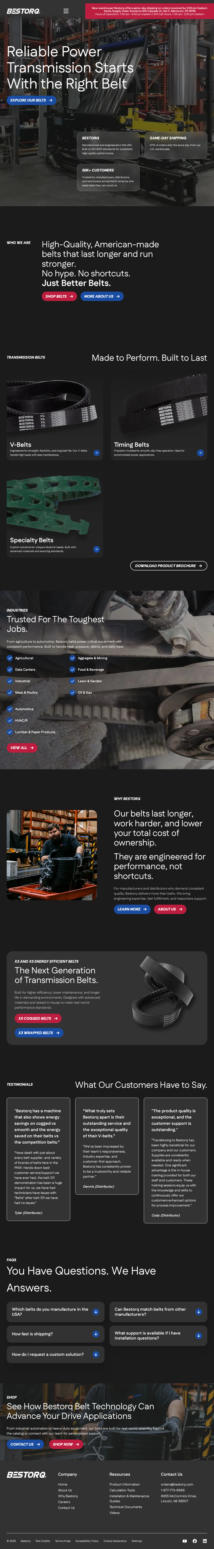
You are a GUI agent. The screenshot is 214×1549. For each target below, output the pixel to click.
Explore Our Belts (28, 100)
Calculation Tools (122, 1490)
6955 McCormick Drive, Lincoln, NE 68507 (179, 1499)
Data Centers (25, 669)
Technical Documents (126, 1507)
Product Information (125, 1484)
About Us (167, 909)
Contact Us (22, 1444)
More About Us (98, 296)
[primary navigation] (66, 11)
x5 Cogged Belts (34, 1018)
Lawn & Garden (90, 681)
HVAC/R (21, 720)
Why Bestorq (68, 1496)
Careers (64, 1502)
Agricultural (24, 658)
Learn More (129, 909)
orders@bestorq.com (177, 1484)
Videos (115, 1513)
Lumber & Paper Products (35, 732)
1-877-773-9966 (173, 1490)
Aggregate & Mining (92, 658)
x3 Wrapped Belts (35, 1032)
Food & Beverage (91, 669)
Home (62, 1484)
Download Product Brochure (165, 565)
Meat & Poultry (26, 692)
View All (18, 747)
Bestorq (26, 1541)
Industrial (22, 681)
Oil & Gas (85, 692)
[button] (55, 1312)
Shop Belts (56, 296)
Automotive (24, 709)
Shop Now (63, 1444)
